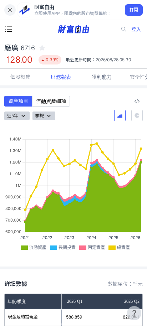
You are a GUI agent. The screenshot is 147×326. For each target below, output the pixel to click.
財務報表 (61, 77)
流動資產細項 (51, 101)
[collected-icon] (42, 47)
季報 (39, 115)
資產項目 (18, 101)
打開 (134, 9)
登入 (136, 29)
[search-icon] (124, 29)
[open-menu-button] (8, 29)
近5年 (12, 115)
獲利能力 (102, 77)
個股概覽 (20, 77)
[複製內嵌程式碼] (137, 101)
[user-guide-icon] (134, 313)
